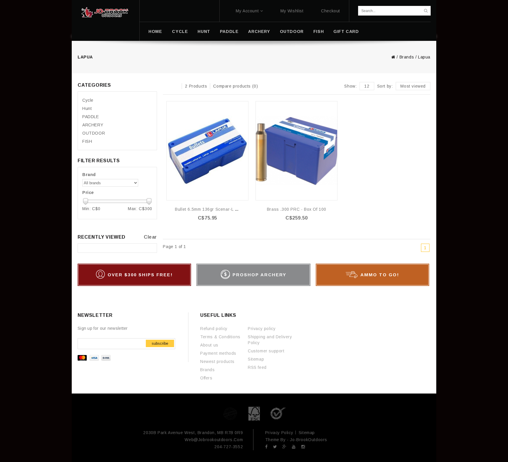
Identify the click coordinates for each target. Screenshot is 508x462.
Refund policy (214, 328)
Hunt (204, 31)
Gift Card (346, 31)
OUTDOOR (292, 31)
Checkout (330, 11)
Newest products (217, 361)
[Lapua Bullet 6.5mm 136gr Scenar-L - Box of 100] (207, 150)
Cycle (180, 31)
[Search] (425, 10)
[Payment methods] (95, 359)
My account (247, 11)
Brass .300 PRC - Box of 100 (296, 209)
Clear (150, 237)
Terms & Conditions (220, 336)
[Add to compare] (243, 114)
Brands (407, 57)
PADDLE (229, 31)
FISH (318, 31)
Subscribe (160, 343)
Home (155, 31)
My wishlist (292, 11)
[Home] (105, 12)
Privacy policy (261, 328)
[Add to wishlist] (243, 105)
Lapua (424, 57)
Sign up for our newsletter (103, 328)
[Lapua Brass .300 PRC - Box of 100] (296, 150)
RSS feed (257, 367)
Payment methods (218, 353)
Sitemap (256, 359)
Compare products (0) (235, 86)
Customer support (266, 351)
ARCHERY (259, 31)
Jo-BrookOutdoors (308, 439)
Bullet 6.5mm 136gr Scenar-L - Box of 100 (217, 209)
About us (209, 345)
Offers (206, 378)
